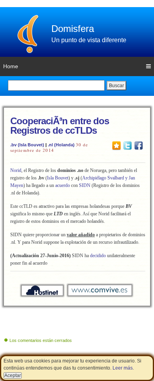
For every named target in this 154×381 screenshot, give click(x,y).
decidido (98, 255)
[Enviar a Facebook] (138, 145)
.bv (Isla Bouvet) (27, 144)
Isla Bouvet (57, 178)
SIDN (84, 185)
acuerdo (62, 185)
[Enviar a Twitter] (127, 145)
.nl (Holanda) (61, 144)
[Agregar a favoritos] (116, 145)
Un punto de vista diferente (88, 40)
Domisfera (72, 28)
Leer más (123, 368)
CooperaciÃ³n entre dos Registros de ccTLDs (59, 126)
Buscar (116, 85)
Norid (15, 170)
